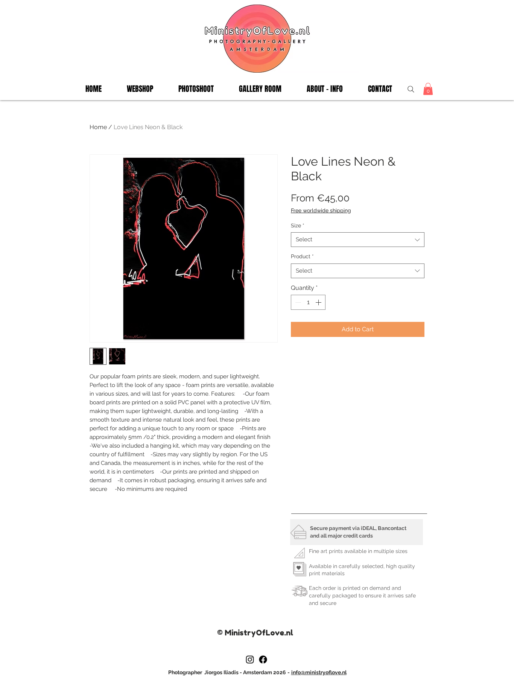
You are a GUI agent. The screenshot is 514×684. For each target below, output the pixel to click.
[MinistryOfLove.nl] (250, 659)
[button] (196, 89)
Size (297, 225)
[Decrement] (297, 302)
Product (302, 256)
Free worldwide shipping (321, 210)
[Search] (410, 89)
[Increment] (319, 302)
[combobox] (357, 239)
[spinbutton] (308, 302)
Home (98, 127)
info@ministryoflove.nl (319, 672)
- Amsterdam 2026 (263, 672)
